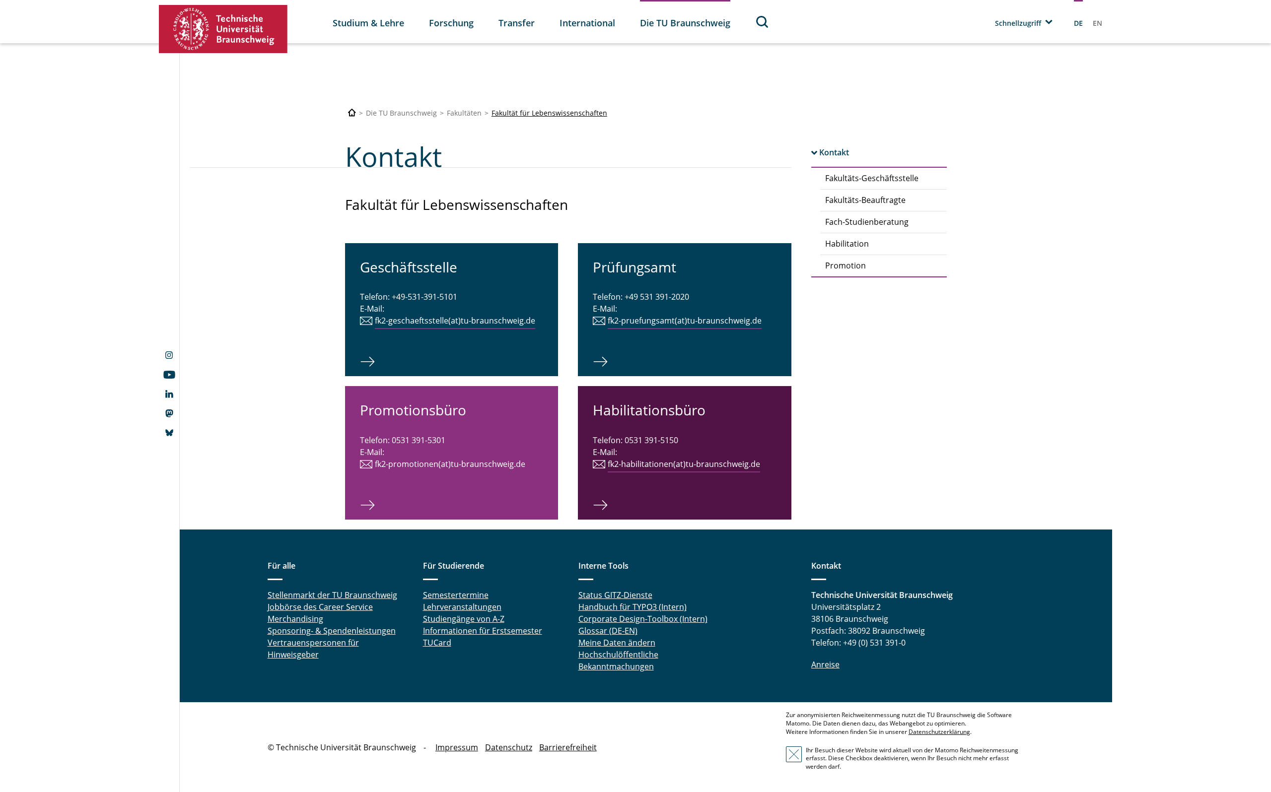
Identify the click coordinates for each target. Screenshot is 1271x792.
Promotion (845, 265)
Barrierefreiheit (568, 747)
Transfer (516, 23)
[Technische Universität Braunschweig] (223, 29)
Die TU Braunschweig (685, 23)
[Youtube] (169, 376)
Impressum (456, 747)
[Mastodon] (169, 414)
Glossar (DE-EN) (607, 630)
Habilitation (847, 243)
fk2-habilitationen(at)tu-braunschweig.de (684, 464)
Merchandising (295, 618)
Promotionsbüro (413, 409)
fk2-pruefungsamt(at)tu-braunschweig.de (685, 320)
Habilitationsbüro (649, 409)
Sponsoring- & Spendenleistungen (332, 630)
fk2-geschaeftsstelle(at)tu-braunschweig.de (455, 320)
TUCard (437, 642)
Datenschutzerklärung (939, 731)
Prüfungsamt (634, 267)
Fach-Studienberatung (867, 221)
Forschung (451, 23)
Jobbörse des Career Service (320, 606)
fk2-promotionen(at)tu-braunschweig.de (450, 464)
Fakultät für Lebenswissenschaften (549, 113)
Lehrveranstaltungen (462, 606)
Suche (762, 21)
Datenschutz (508, 747)
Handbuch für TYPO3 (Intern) (632, 606)
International (587, 23)
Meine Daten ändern (616, 642)
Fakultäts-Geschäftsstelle (871, 178)
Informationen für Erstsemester (482, 630)
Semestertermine (456, 595)
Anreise (825, 664)
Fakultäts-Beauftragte (865, 200)
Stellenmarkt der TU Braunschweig (332, 595)
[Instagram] (169, 356)
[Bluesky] (169, 434)
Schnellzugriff (1018, 23)
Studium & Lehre (368, 23)
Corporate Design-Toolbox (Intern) (642, 618)
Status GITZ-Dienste (615, 595)
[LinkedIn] (169, 395)
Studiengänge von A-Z (463, 618)
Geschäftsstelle (408, 267)
